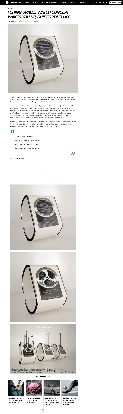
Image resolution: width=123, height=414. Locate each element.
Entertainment (52, 2)
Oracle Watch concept (43, 97)
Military (64, 2)
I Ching (33, 102)
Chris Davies (13, 21)
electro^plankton (18, 158)
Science (73, 2)
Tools (82, 2)
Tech (34, 2)
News (27, 2)
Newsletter (116, 2)
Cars (41, 2)
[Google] (100, 2)
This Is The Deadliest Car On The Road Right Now (34, 400)
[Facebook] (93, 2)
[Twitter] (96, 2)
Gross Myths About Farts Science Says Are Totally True (15, 400)
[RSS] (107, 2)
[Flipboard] (103, 2)
